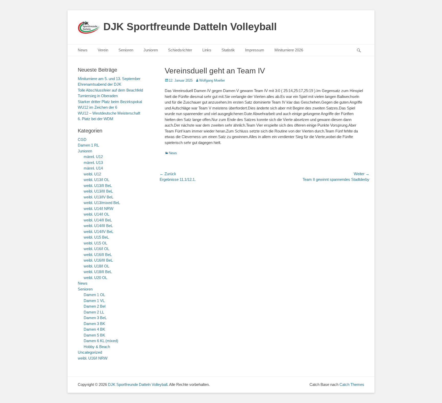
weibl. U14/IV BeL (98, 231)
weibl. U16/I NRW (92, 358)
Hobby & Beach (97, 346)
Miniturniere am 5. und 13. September (109, 78)
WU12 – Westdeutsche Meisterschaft (109, 113)
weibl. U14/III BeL (98, 225)
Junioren (150, 50)
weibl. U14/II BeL (98, 220)
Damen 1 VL (94, 300)
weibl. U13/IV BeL (98, 197)
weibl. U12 (92, 174)
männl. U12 (93, 156)
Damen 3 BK (94, 323)
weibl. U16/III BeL (98, 260)
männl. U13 (93, 162)
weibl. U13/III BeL (98, 191)
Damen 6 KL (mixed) (101, 341)
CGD (82, 139)
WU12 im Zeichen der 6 (97, 107)
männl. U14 (93, 168)
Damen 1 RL (88, 145)
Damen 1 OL (94, 295)
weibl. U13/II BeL (98, 185)
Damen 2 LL (94, 312)
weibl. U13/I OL (96, 179)
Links (206, 50)
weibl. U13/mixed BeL (102, 202)
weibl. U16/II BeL (98, 254)
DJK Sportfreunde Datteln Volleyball (190, 26)
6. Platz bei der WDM (95, 119)
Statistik (228, 50)
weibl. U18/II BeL (98, 272)
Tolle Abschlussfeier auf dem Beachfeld (110, 90)
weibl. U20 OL (95, 277)
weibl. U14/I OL (96, 214)
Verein (103, 50)
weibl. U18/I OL (96, 266)
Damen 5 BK (94, 335)
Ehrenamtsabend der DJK (99, 84)
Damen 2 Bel (94, 306)
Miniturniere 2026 (288, 50)
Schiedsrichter (180, 50)
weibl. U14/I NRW (98, 208)
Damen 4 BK (94, 329)
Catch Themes (351, 384)
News (82, 50)
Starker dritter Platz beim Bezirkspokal (110, 101)
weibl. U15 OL (95, 243)
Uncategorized (90, 352)
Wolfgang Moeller (212, 80)
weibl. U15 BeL (96, 237)
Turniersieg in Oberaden (98, 96)
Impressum (254, 50)
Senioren (125, 50)
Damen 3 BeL (95, 318)
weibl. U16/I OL (96, 249)
